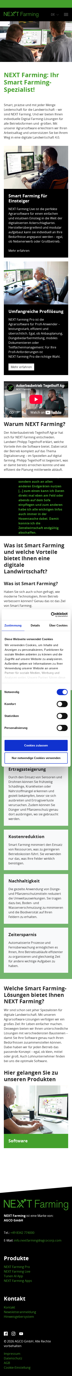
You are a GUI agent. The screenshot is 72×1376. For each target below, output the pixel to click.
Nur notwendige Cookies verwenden (36, 758)
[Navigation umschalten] (66, 14)
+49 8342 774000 (22, 1233)
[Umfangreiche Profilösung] (36, 283)
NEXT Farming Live (17, 1271)
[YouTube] (21, 1333)
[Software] (36, 1109)
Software (18, 1141)
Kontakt (9, 1307)
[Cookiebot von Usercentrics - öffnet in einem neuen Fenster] (51, 614)
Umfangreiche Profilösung (35, 311)
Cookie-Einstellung (17, 1367)
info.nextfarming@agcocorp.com (37, 1240)
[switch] (62, 704)
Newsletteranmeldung (20, 1312)
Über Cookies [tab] (58, 625)
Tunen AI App (13, 1276)
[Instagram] (14, 1333)
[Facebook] (6, 1333)
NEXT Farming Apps (18, 1281)
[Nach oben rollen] (63, 1367)
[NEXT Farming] (21, 14)
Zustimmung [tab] (13, 625)
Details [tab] (35, 625)
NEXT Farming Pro (17, 1267)
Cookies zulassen (36, 745)
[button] (8, 507)
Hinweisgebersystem (19, 1316)
